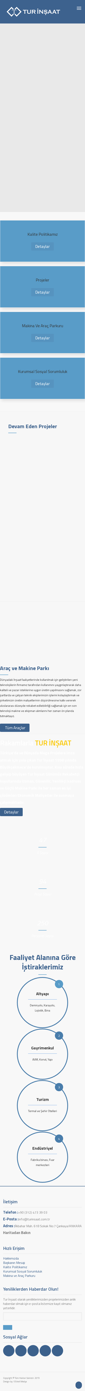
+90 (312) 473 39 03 (32, 1212)
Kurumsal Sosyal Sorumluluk (22, 1271)
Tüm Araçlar (14, 728)
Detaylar (42, 246)
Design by (7, 1381)
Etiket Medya (20, 1381)
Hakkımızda (11, 1258)
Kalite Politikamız (15, 1266)
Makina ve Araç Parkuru (19, 1275)
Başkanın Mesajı (14, 1262)
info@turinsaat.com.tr (34, 1219)
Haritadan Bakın (17, 1232)
